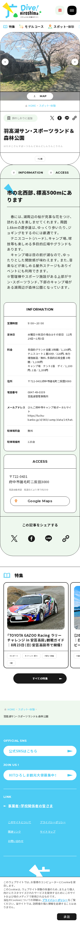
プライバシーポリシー (55, 900)
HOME (32, 105)
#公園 (40, 158)
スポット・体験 (47, 105)
